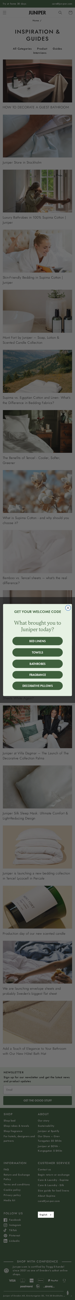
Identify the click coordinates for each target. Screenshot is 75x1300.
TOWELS (37, 652)
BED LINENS (37, 641)
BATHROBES (37, 664)
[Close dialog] (68, 607)
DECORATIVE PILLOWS (37, 686)
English (43, 1214)
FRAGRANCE (37, 675)
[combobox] (46, 1215)
